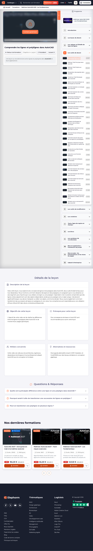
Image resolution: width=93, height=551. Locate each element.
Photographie (33, 527)
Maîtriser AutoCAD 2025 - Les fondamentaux (35, 7)
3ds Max (56, 532)
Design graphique (34, 505)
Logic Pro (57, 524)
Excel (56, 513)
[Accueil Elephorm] (11, 497)
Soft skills (32, 529)
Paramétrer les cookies (11, 532)
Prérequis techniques (11, 540)
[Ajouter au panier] (27, 466)
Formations (16, 7)
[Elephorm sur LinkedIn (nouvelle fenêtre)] (20, 505)
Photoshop (57, 505)
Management (33, 524)
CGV (5, 518)
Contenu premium (30, 32)
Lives (62, 2)
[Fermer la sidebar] (58, 15)
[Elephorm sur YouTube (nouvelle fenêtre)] (15, 505)
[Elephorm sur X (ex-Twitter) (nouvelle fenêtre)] (10, 505)
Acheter (15, 465)
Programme (78, 11)
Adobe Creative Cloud (61, 510)
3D (30, 513)
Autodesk (57, 508)
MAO (30, 502)
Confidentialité (8, 521)
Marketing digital (34, 532)
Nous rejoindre (8, 527)
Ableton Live (58, 516)
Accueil (7, 7)
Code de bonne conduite (12, 537)
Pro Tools (57, 529)
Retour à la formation (14, 52)
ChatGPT (57, 527)
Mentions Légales (9, 529)
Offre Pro (7, 524)
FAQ (5, 516)
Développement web (36, 519)
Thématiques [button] (36, 497)
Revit (56, 502)
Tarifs (70, 2)
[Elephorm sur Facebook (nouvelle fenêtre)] (6, 505)
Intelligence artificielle (36, 521)
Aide (5, 513)
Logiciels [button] (58, 497)
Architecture (33, 508)
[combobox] (30, 3)
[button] (44, 473)
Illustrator (57, 519)
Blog (5, 535)
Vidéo (31, 516)
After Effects (58, 521)
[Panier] (75, 3)
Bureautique (33, 510)
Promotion (50, 3)
